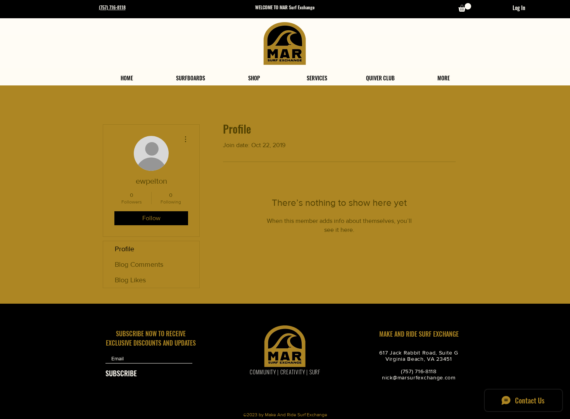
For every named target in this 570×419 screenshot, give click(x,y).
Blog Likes (130, 280)
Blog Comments (139, 264)
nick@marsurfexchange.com (419, 377)
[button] (464, 7)
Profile (124, 249)
